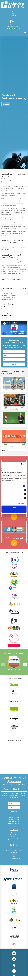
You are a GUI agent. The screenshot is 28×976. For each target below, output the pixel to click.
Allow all (14, 507)
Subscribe (14, 811)
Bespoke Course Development (14, 839)
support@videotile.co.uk (12, 26)
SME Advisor (14, 669)
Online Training (14, 835)
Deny (14, 510)
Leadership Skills (6, 315)
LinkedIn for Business (7, 309)
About (14, 854)
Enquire (6, 104)
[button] (3, 664)
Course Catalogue (14, 848)
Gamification (14, 841)
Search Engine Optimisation (9, 313)
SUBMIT (14, 364)
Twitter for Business (7, 311)
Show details (21, 503)
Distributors (14, 837)
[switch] (25, 490)
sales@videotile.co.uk (13, 24)
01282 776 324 (13, 15)
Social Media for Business (8, 307)
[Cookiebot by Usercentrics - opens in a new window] (21, 464)
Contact (14, 856)
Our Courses (14, 832)
